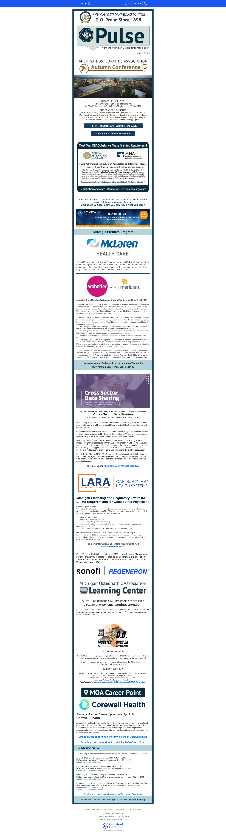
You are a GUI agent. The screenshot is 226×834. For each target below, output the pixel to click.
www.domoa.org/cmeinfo (113, 546)
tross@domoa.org (111, 819)
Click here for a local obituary (89, 762)
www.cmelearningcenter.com (120, 604)
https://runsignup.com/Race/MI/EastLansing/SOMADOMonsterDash (119, 682)
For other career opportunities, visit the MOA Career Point (113, 742)
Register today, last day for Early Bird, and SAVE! (113, 126)
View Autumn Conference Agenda (113, 133)
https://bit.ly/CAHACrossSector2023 (121, 466)
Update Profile (102, 816)
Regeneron (103, 557)
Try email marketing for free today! (113, 830)
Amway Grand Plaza (124, 559)
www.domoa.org (137, 800)
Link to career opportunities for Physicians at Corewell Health (113, 736)
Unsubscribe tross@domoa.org (113, 814)
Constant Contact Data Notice (118, 816)
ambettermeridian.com (113, 346)
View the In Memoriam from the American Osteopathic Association (113, 794)
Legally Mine (105, 199)
